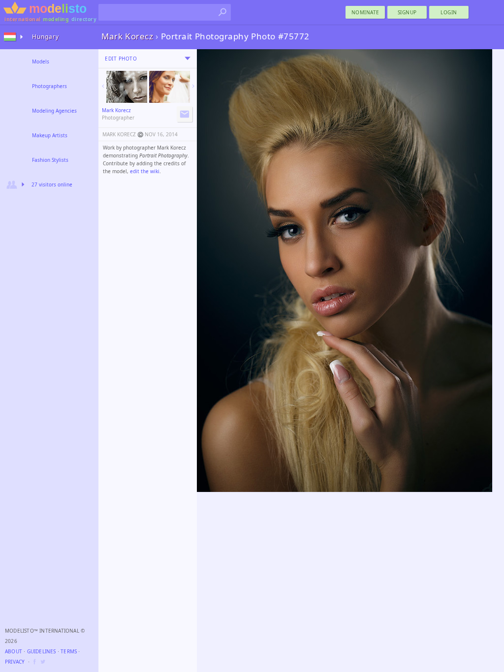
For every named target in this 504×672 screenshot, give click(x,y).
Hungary (45, 36)
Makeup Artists (49, 135)
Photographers (49, 86)
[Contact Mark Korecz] (184, 114)
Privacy (15, 661)
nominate (365, 12)
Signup (407, 12)
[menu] (187, 58)
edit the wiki (144, 171)
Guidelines (41, 651)
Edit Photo (121, 58)
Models (40, 61)
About (13, 651)
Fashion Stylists (50, 159)
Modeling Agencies (54, 110)
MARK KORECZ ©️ (122, 134)
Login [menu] (449, 12)
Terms (69, 651)
